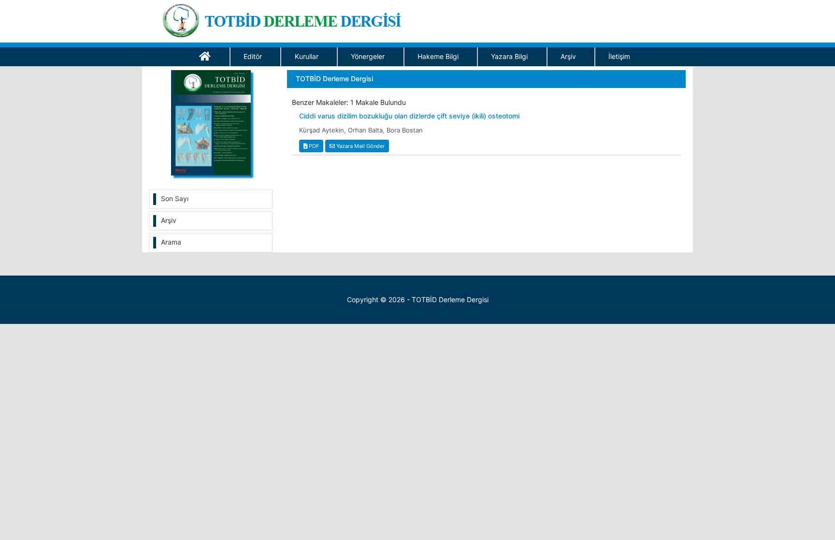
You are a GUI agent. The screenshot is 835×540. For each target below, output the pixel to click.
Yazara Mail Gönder (360, 146)
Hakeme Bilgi (438, 56)
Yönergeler (368, 56)
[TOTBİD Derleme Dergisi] (285, 19)
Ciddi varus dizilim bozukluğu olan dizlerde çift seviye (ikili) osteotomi (409, 116)
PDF (313, 146)
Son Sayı (174, 198)
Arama (171, 242)
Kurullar (306, 56)
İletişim (619, 56)
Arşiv (568, 56)
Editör (253, 56)
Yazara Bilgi (509, 56)
